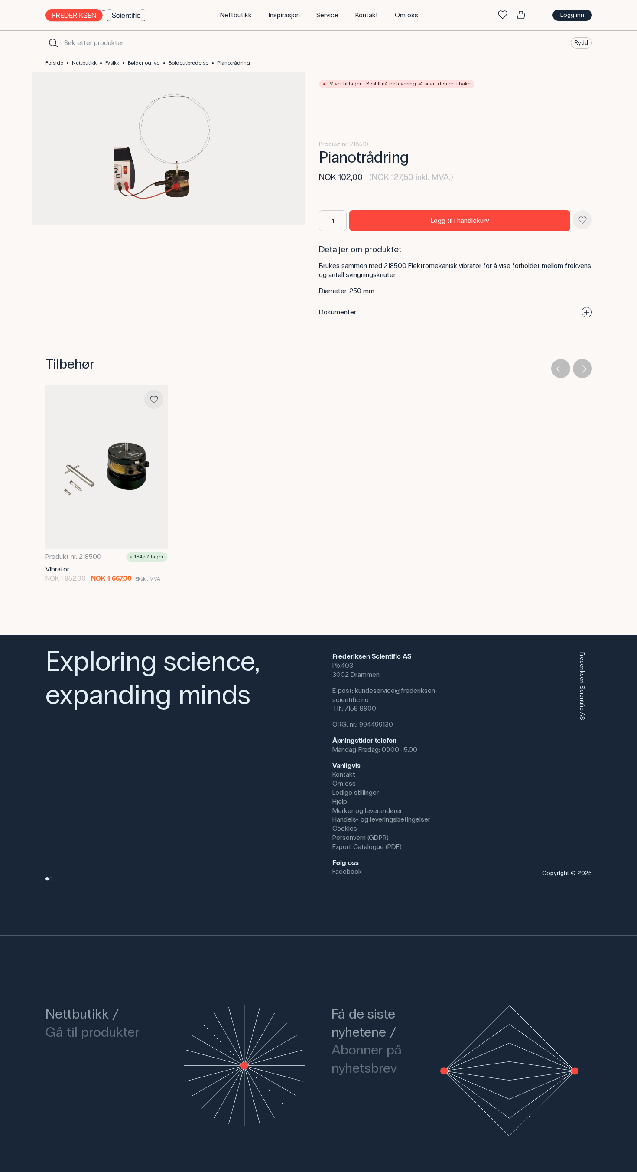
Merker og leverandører (367, 810)
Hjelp (339, 801)
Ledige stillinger (355, 792)
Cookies (344, 828)
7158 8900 (360, 708)
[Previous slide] (560, 369)
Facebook (347, 871)
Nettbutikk (84, 63)
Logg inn (572, 15)
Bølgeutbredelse (188, 63)
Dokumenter (337, 312)
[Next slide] (582, 369)
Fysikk (112, 63)
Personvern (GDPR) (360, 837)
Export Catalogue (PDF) (367, 846)
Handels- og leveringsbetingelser (381, 819)
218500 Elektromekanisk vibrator (432, 265)
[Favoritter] (503, 15)
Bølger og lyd (144, 63)
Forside (54, 63)
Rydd (581, 42)
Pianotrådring (233, 63)
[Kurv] (521, 15)
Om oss (344, 783)
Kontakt (343, 774)
